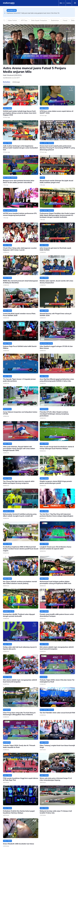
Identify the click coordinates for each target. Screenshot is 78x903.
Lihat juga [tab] (16, 82)
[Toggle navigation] (75, 3)
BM (61, 3)
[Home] (8, 3)
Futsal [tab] (65, 20)
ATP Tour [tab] (24, 20)
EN (64, 3)
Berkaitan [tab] (6, 82)
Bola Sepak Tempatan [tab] (39, 20)
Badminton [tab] (55, 20)
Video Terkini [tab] (12, 20)
